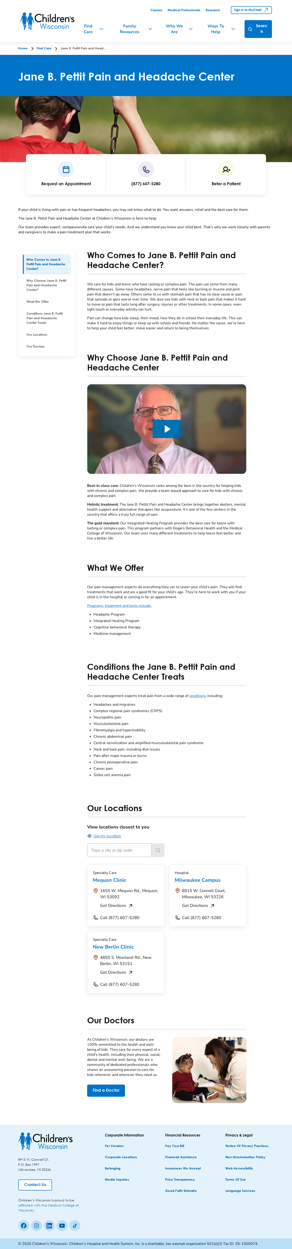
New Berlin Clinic (113, 946)
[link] (156, 10)
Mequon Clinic (109, 880)
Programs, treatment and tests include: (119, 605)
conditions (197, 695)
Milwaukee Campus (198, 880)
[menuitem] (47, 264)
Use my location (107, 836)
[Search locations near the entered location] (158, 850)
